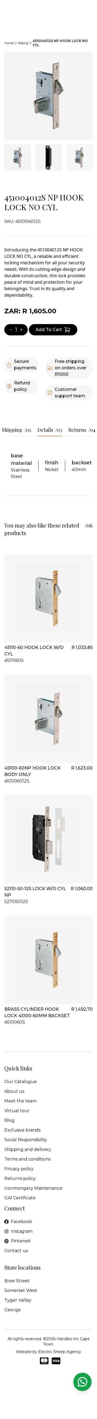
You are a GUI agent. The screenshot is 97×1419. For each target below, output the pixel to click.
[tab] (17, 157)
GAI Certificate (20, 1197)
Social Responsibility (25, 1139)
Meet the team (20, 1101)
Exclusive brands (22, 1130)
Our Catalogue (20, 1081)
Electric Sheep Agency (59, 1351)
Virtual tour (17, 1110)
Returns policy (20, 1178)
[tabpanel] (48, 96)
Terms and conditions (27, 1159)
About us (14, 1091)
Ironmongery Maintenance (33, 1188)
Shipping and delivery (27, 1149)
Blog (9, 1120)
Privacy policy (19, 1168)
